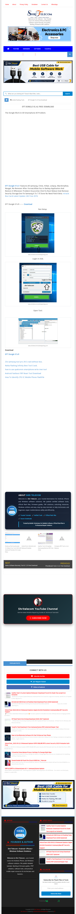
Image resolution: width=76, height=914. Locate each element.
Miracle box (29, 54)
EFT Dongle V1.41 (12, 354)
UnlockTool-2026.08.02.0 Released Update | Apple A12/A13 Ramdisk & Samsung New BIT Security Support (56, 845)
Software (37, 49)
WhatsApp (54, 4)
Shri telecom (24, 911)
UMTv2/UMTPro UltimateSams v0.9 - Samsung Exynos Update (24, 768)
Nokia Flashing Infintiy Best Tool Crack (21, 366)
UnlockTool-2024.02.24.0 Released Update (29, 547)
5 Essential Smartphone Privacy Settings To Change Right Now (31, 752)
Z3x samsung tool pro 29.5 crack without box (23, 362)
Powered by (42, 901)
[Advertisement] (39, 131)
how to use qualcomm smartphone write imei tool (26, 369)
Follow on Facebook (39, 687)
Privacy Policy (24, 4)
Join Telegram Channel (39, 681)
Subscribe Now (56, 893)
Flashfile (48, 49)
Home (7, 4)
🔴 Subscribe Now (38, 618)
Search (67, 94)
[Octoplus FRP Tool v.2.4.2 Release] (62, 538)
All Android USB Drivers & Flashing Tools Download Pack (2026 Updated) (35, 702)
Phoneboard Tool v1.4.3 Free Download (57, 566)
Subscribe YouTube (39, 676)
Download (28, 204)
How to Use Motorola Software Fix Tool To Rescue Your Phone (31, 735)
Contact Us (44, 4)
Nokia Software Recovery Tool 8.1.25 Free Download (21, 565)
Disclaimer (35, 4)
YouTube (16, 49)
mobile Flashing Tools (13, 54)
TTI (54, 911)
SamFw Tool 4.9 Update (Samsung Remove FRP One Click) (45, 548)
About (14, 4)
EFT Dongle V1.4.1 (12, 186)
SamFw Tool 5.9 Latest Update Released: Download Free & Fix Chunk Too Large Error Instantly (58, 828)
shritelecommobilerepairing (40, 911)
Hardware (26, 49)
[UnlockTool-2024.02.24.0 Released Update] (30, 538)
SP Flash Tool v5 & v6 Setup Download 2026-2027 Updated (30, 719)
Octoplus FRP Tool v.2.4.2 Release (61, 547)
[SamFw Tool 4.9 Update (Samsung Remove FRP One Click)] (46, 538)
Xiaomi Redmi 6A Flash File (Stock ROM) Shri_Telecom (29, 760)
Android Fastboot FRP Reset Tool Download (23, 373)
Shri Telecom (38, 909)
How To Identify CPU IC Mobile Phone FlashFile (24, 377)
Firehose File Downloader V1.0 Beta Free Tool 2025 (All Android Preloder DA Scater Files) (13, 549)
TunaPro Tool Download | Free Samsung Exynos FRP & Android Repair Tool (35, 727)
